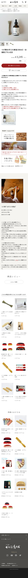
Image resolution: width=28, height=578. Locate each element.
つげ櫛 (15, 6)
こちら (16, 260)
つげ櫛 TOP (9, 9)
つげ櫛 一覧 (15, 9)
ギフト (25, 6)
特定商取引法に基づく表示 (5, 565)
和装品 (20, 6)
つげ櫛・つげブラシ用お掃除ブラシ (10, 89)
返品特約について (19, 166)
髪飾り (10, 6)
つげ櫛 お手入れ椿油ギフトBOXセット (11, 106)
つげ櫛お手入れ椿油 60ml (9, 87)
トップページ (3, 9)
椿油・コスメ (4, 6)
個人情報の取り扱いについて (11, 563)
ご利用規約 (3, 563)
